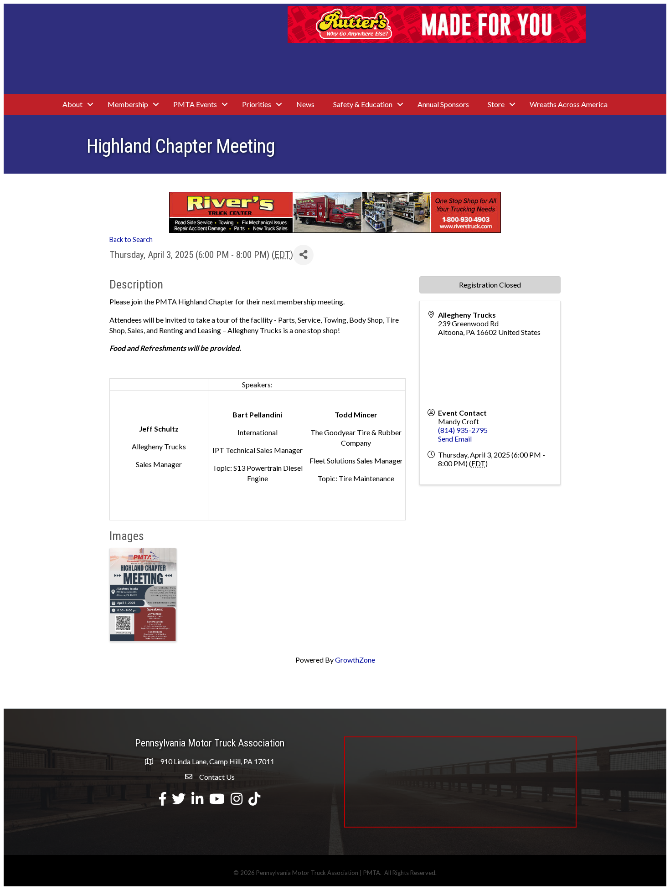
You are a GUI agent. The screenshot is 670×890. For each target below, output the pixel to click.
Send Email (455, 438)
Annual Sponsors (443, 104)
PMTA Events (195, 104)
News (305, 104)
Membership (128, 104)
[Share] (303, 255)
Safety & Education (362, 104)
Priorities (256, 104)
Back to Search (131, 239)
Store (496, 104)
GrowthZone (355, 659)
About (72, 104)
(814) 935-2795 (463, 430)
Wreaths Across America (569, 104)
